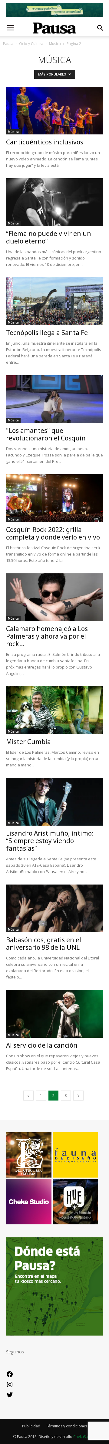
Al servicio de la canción (42, 1045)
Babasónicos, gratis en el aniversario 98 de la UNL (43, 944)
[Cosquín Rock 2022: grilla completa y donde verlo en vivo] (54, 498)
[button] (100, 28)
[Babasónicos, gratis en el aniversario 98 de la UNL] (54, 908)
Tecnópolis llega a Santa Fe (47, 332)
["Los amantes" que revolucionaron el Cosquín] (54, 399)
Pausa (8, 43)
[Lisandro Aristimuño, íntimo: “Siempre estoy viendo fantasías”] (54, 802)
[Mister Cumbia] (54, 710)
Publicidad (31, 1426)
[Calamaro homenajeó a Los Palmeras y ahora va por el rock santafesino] (54, 597)
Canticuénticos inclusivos (44, 142)
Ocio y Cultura (31, 43)
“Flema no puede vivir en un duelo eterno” (48, 237)
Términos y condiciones (66, 1426)
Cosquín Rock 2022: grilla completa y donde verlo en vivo (53, 533)
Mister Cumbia (28, 741)
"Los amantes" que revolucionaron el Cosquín (46, 434)
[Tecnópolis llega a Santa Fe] (54, 301)
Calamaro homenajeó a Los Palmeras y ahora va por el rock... (47, 636)
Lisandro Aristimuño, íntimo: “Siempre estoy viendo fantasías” (50, 841)
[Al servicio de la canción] (54, 1014)
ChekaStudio (84, 1436)
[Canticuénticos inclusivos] (54, 110)
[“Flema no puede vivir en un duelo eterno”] (54, 202)
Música (55, 43)
